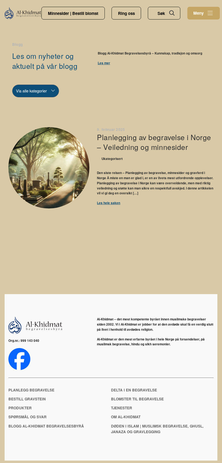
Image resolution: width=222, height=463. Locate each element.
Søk (161, 13)
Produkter (20, 407)
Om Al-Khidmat (126, 416)
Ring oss (126, 13)
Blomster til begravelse (137, 398)
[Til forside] (23, 13)
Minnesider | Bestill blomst (73, 13)
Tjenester (121, 407)
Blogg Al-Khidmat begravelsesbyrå (46, 426)
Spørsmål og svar (27, 416)
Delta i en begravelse (134, 390)
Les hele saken (108, 203)
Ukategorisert (112, 159)
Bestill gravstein (27, 398)
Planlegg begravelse (31, 390)
